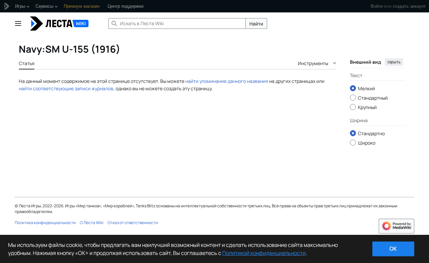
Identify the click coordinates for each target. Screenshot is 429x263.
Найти (256, 23)
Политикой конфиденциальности (264, 253)
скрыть (394, 62)
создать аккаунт (409, 6)
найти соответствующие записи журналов (66, 88)
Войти (377, 6)
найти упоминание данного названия (226, 81)
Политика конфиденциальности (45, 222)
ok (393, 248)
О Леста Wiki (92, 222)
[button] (18, 23)
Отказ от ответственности (133, 222)
